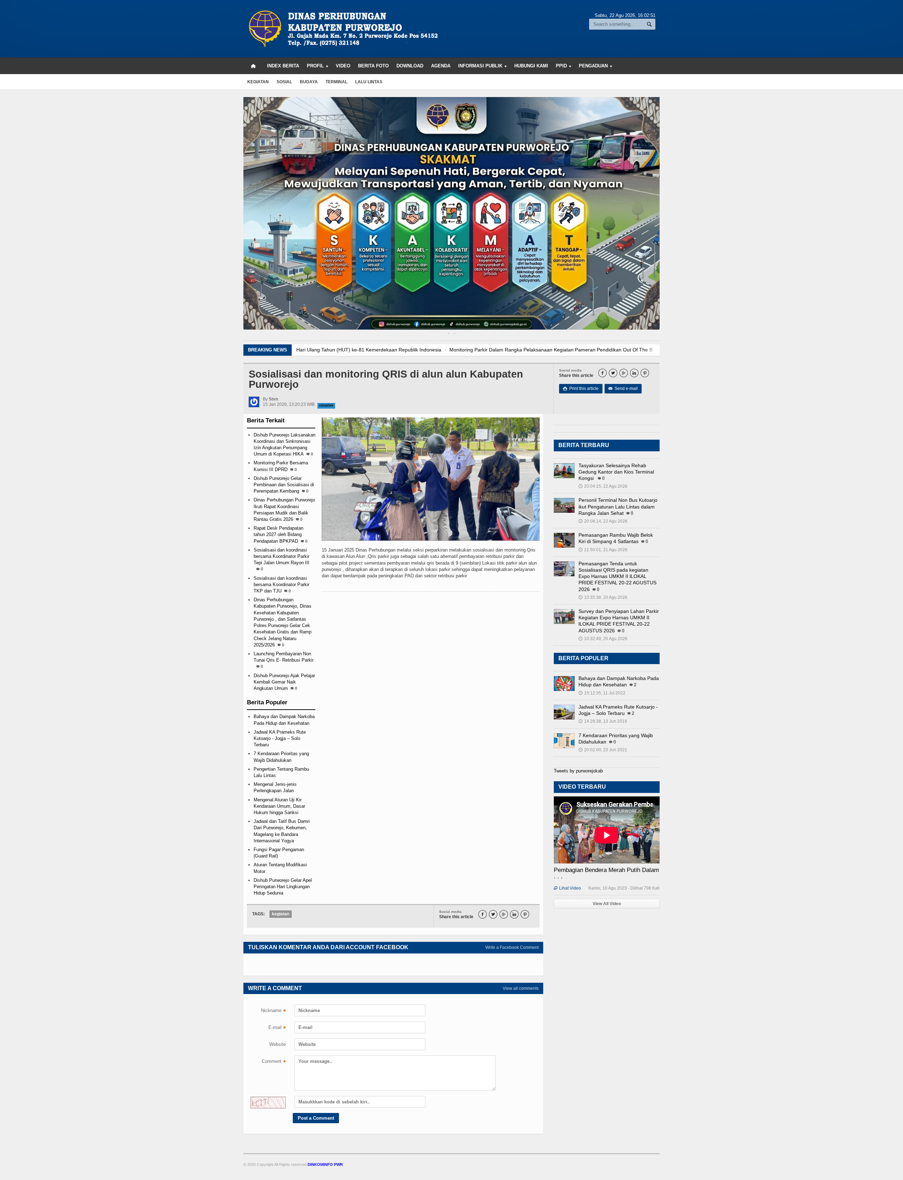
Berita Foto (373, 65)
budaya (309, 81)
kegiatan (258, 81)
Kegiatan (326, 405)
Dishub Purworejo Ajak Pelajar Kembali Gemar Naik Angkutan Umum (284, 682)
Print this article (581, 388)
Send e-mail (623, 388)
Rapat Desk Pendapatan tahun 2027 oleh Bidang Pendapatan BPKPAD (278, 534)
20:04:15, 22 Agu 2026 (603, 486)
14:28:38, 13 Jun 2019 (602, 721)
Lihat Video (567, 888)
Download (409, 65)
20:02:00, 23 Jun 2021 (602, 749)
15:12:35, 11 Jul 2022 (601, 693)
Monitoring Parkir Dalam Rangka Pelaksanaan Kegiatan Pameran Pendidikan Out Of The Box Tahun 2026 (567, 350)
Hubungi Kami (531, 65)
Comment (274, 1062)
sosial (284, 81)
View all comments (521, 988)
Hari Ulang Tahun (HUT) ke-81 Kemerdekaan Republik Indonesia (368, 350)
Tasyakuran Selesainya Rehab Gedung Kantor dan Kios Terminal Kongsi (616, 472)
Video (343, 65)
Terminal (336, 81)
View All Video (607, 903)
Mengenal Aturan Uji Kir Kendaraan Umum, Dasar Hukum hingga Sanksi (279, 806)
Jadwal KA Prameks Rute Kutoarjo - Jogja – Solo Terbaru (280, 738)
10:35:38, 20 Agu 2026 (603, 597)
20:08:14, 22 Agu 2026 (603, 521)
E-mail (277, 1028)
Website (277, 1044)
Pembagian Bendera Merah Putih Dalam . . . (606, 873)
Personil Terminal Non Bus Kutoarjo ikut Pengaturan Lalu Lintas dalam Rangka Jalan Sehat (617, 506)
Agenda (440, 65)
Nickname (273, 1011)
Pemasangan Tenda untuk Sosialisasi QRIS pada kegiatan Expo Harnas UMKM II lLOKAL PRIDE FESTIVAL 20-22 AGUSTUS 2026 (617, 576)
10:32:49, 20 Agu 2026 (603, 638)
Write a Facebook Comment (512, 947)
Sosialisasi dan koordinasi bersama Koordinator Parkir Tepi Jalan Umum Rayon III (281, 556)
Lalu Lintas (368, 81)
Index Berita (283, 65)
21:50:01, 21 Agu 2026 (603, 549)
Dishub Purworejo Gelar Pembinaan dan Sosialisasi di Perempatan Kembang (284, 485)
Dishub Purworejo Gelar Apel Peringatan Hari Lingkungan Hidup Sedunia (283, 887)
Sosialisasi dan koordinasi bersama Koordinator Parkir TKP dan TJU (281, 585)
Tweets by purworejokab (578, 770)
